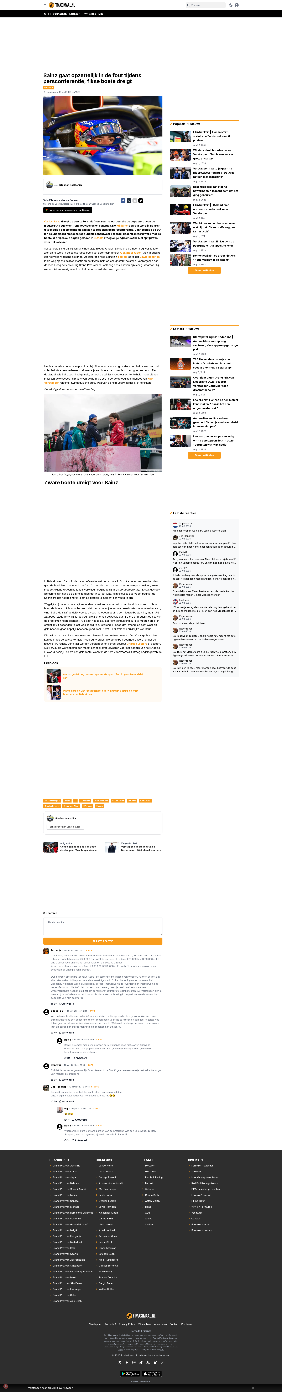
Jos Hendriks (186, 536)
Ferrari (122, 256)
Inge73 (183, 552)
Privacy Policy (127, 1324)
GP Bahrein (145, 801)
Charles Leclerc (137, 643)
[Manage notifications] (5, 1386)
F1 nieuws (85, 801)
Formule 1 (48, 87)
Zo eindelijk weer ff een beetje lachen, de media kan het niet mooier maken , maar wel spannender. (203, 593)
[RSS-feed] (148, 1362)
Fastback (184, 600)
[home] (44, 14)
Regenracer (185, 584)
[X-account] (120, 1362)
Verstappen (60, 13)
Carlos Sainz (52, 221)
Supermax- (185, 523)
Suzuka (98, 238)
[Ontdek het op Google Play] (130, 1374)
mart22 (183, 568)
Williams (122, 225)
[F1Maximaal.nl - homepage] (62, 5)
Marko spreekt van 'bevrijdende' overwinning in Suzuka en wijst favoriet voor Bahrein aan (100, 692)
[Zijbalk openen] (45, 5)
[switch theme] (231, 5)
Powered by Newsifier (141, 1381)
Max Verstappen (52, 801)
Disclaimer (187, 1324)
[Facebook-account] (127, 1362)
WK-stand (90, 13)
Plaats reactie (103, 941)
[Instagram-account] (134, 1362)
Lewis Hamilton (150, 256)
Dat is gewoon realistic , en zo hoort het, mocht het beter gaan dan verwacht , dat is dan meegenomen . (204, 637)
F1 (49, 13)
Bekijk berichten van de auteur (65, 826)
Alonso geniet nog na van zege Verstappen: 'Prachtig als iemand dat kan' (103, 676)
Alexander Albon (130, 252)
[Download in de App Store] (152, 1374)
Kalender (74, 13)
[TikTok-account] (141, 1362)
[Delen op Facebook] (123, 200)
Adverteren (160, 1324)
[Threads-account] (162, 1362)
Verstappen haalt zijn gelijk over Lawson (50, 1387)
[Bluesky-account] (155, 1362)
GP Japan (87, 806)
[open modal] (237, 5)
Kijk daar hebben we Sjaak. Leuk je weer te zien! (199, 530)
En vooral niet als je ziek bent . (190, 623)
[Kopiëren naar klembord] (140, 200)
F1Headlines (144, 1324)
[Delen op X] (129, 200)
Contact (174, 1324)
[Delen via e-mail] (134, 200)
